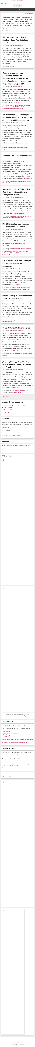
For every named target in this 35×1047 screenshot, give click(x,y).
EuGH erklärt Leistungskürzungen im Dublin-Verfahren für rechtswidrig (16, 263)
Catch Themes (22, 1044)
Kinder (21, 108)
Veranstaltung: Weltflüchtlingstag (16, 327)
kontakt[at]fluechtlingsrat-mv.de (23, 411)
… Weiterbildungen (6, 735)
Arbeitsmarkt (27, 248)
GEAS (22, 107)
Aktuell (12, 31)
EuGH (29, 289)
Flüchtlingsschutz (12, 147)
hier (32, 739)
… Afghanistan (5, 736)
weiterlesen (22, 28)
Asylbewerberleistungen (8, 217)
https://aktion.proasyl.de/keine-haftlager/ (17, 716)
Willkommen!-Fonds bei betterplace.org (11, 435)
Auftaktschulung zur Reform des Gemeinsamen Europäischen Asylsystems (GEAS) (16, 192)
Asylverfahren (5, 253)
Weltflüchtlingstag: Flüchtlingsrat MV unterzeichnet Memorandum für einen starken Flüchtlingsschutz (17, 117)
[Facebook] (16, 1039)
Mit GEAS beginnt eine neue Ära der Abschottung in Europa (15, 225)
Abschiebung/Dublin (22, 181)
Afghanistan (26, 320)
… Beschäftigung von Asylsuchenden (11, 733)
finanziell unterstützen (23, 754)
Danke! (31, 424)
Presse (4, 107)
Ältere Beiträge (5, 396)
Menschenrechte (6, 254)
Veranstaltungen (18, 353)
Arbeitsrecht (14, 392)
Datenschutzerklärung (7, 776)
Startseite (17, 31)
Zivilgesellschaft (6, 149)
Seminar (20, 392)
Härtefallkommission (7, 182)
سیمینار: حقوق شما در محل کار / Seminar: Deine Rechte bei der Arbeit (15, 40)
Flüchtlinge (17, 107)
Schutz (25, 147)
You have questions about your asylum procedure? (14, 725)
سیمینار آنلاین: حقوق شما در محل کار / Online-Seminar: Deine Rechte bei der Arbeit (16, 364)
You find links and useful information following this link (15, 742)
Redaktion (19, 86)
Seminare (17, 390)
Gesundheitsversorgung (8, 108)
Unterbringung (5, 251)
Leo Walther (20, 45)
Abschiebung (14, 181)
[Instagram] (19, 1039)
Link (9, 412)
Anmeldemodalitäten (18, 450)
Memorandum (20, 147)
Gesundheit (17, 105)
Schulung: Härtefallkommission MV (17, 155)
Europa (21, 217)
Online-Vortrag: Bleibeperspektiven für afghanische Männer (17, 297)
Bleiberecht (17, 217)
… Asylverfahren (6, 731)
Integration (23, 253)
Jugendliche (17, 108)
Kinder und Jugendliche (25, 105)
